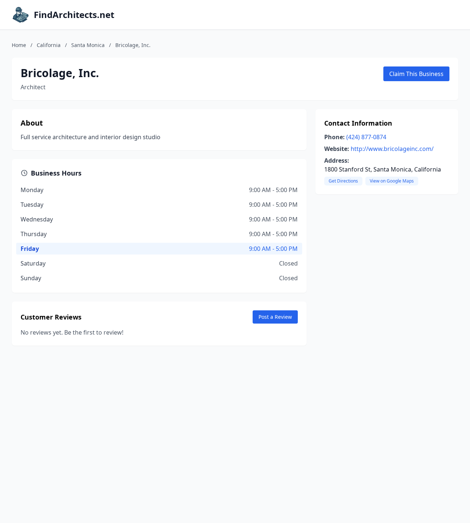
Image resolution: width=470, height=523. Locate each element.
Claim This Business (416, 74)
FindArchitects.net (74, 15)
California (49, 45)
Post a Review (275, 316)
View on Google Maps (392, 181)
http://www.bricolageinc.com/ (392, 149)
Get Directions (343, 181)
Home (19, 45)
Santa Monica (88, 45)
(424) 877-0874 (366, 137)
